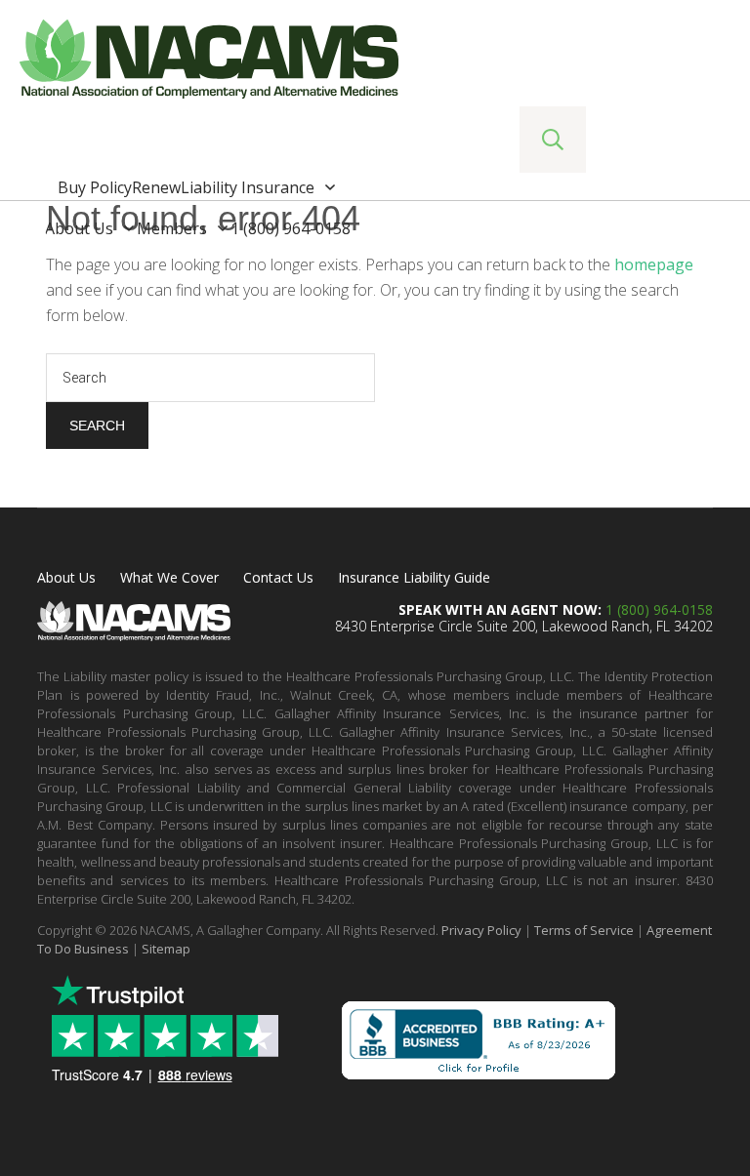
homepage (653, 264)
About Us (66, 577)
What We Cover (169, 577)
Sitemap (166, 948)
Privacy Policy (481, 930)
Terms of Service (584, 930)
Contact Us (278, 577)
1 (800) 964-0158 (659, 609)
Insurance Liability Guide (414, 577)
